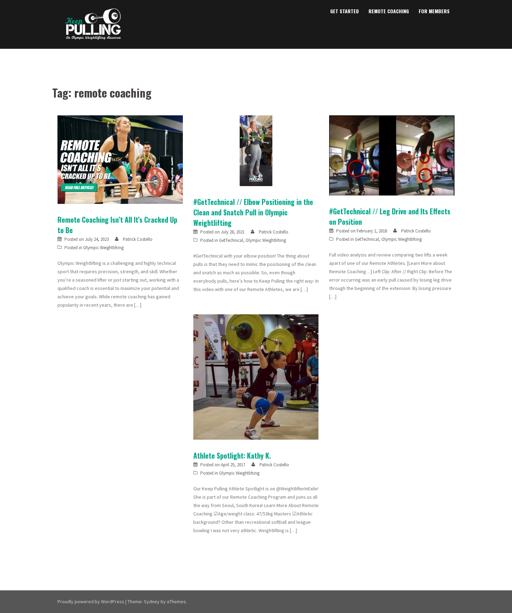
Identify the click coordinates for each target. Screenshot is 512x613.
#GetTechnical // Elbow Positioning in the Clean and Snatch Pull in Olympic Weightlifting (253, 212)
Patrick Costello (138, 239)
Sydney (152, 601)
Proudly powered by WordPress (90, 601)
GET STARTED (344, 11)
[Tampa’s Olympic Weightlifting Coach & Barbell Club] (93, 24)
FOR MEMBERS (434, 11)
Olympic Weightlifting (103, 248)
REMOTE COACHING (389, 11)
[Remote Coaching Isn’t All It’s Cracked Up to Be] (120, 159)
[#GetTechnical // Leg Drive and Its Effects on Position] (392, 155)
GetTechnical (231, 240)
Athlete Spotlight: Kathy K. (232, 455)
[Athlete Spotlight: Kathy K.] (256, 376)
